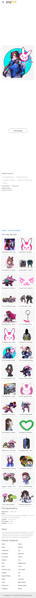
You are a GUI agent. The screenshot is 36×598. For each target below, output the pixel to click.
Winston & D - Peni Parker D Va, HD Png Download (16, 450)
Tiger (3, 563)
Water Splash (22, 582)
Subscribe (21, 553)
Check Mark (21, 569)
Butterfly (20, 547)
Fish (19, 576)
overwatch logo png (21, 177)
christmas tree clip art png (25, 180)
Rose (3, 566)
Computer (21, 579)
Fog (19, 560)
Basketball (5, 553)
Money (20, 588)
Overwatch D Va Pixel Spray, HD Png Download (15, 288)
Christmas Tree (6, 569)
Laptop (20, 557)
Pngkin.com (5, 585)
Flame (20, 544)
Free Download (18, 131)
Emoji (19, 566)
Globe (3, 579)
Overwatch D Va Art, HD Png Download (13, 252)
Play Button (5, 557)
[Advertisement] (18, 27)
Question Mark (22, 585)
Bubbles (4, 560)
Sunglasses (5, 550)
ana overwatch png (8, 177)
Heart (3, 544)
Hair (19, 573)
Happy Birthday (6, 576)
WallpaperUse (22, 563)
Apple (3, 547)
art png (5, 183)
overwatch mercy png (9, 180)
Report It (4, 230)
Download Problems (14, 230)
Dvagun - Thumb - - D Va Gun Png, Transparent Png (16, 486)
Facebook (4, 588)
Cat (19, 550)
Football (4, 573)
